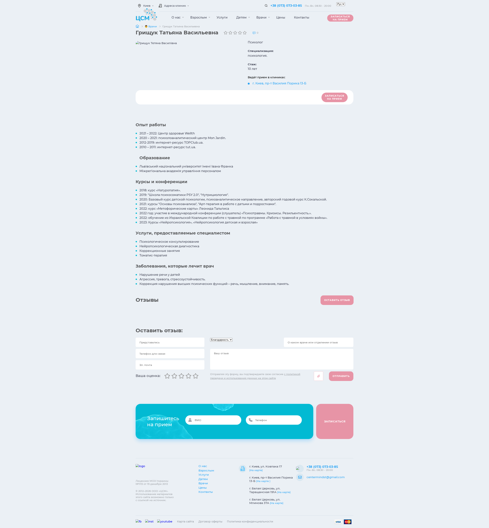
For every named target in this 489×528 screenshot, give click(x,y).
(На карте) (256, 470)
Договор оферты (210, 521)
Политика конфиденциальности (250, 521)
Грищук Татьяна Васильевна (181, 26)
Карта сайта (185, 521)
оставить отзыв (337, 300)
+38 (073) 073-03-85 (286, 5)
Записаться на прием (340, 18)
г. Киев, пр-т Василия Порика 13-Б (279, 83)
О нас (176, 17)
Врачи (261, 17)
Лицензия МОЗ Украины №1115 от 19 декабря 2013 (152, 482)
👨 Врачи (151, 26)
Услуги (222, 17)
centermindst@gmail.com (326, 477)
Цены (280, 17)
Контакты (301, 17)
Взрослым (199, 17)
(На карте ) (263, 481)
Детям (241, 17)
